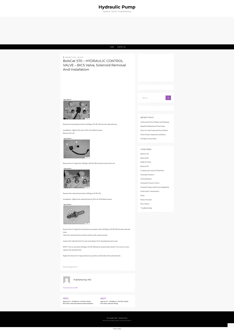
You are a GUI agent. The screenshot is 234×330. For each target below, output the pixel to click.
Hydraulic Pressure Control (149, 183)
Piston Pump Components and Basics (153, 135)
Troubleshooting (146, 208)
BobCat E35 (144, 158)
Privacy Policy (117, 328)
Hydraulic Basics (146, 179)
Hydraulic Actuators (147, 175)
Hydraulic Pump (117, 7)
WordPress (128, 320)
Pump (142, 195)
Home (112, 47)
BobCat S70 (73, 267)
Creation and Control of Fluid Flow (152, 170)
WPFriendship (115, 320)
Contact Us (121, 47)
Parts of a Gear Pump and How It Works (154, 130)
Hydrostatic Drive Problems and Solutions (154, 122)
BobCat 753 (144, 154)
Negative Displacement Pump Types (152, 126)
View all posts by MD (70, 288)
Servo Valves (144, 204)
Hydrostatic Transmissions (149, 191)
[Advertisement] (117, 30)
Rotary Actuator (146, 200)
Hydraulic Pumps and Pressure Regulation (154, 187)
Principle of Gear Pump (148, 139)
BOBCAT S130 (145, 162)
